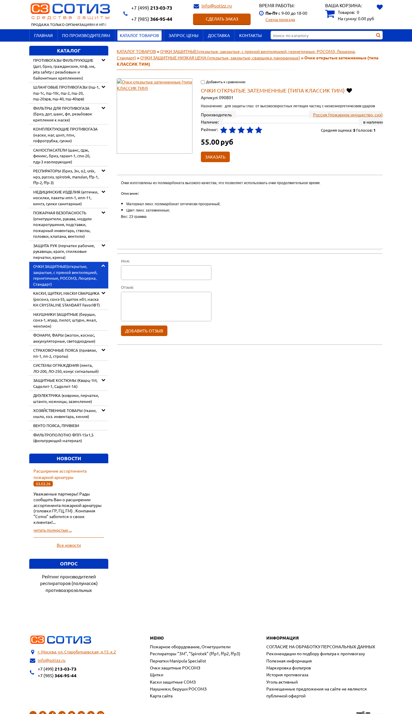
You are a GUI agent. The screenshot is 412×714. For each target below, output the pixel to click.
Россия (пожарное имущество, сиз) (348, 114)
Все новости (69, 545)
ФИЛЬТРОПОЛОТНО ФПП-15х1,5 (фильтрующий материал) (63, 437)
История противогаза (287, 674)
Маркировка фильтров (288, 667)
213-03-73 (151, 8)
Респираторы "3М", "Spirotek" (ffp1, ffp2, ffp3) (195, 653)
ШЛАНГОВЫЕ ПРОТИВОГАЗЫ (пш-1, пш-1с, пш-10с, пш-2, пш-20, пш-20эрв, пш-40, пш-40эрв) (66, 92)
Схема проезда (280, 19)
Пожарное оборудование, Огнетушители (190, 646)
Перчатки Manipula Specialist (178, 660)
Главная (43, 35)
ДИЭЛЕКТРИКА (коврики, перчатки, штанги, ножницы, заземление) (66, 398)
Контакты (250, 35)
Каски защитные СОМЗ (173, 681)
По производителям (86, 35)
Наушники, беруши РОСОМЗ (178, 688)
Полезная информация (289, 660)
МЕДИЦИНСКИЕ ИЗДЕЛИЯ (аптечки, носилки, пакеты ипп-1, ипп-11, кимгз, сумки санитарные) (65, 197)
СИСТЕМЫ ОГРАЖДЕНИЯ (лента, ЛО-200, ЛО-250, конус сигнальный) (66, 368)
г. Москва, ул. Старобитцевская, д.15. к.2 (77, 651)
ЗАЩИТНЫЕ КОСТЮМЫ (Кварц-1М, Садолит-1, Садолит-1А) (65, 383)
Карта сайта (161, 695)
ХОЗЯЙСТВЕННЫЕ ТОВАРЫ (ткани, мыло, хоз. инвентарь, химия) (65, 413)
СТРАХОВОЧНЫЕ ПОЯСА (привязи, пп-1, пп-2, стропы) (65, 353)
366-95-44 (151, 19)
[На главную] (61, 640)
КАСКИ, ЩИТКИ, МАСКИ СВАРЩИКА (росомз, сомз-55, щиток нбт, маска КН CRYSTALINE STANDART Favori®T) (66, 299)
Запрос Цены (183, 35)
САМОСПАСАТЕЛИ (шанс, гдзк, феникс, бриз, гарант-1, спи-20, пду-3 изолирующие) (61, 155)
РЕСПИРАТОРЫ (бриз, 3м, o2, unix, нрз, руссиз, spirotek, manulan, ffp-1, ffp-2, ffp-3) (66, 176)
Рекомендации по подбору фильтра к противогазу (315, 653)
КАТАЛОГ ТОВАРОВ (139, 35)
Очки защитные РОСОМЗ (175, 667)
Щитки (156, 674)
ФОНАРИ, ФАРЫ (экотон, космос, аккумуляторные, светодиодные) (64, 338)
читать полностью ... (52, 530)
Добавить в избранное (350, 90)
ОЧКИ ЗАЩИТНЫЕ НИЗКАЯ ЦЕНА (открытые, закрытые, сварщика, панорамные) (220, 57)
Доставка (219, 35)
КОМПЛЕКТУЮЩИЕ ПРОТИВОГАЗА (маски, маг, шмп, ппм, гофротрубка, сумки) (65, 134)
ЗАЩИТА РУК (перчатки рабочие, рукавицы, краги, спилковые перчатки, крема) (64, 251)
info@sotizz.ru (216, 5)
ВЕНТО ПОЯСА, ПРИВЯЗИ (56, 425)
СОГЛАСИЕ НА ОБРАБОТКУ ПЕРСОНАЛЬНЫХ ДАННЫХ (320, 646)
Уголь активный (282, 681)
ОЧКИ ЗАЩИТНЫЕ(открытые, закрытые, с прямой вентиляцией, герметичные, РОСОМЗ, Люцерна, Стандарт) (65, 275)
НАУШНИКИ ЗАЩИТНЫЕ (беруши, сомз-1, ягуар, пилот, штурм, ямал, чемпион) (65, 320)
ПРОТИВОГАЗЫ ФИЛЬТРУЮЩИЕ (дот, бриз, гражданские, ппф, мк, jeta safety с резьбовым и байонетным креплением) (64, 69)
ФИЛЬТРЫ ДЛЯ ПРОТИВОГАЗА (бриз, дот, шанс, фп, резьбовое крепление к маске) (62, 113)
